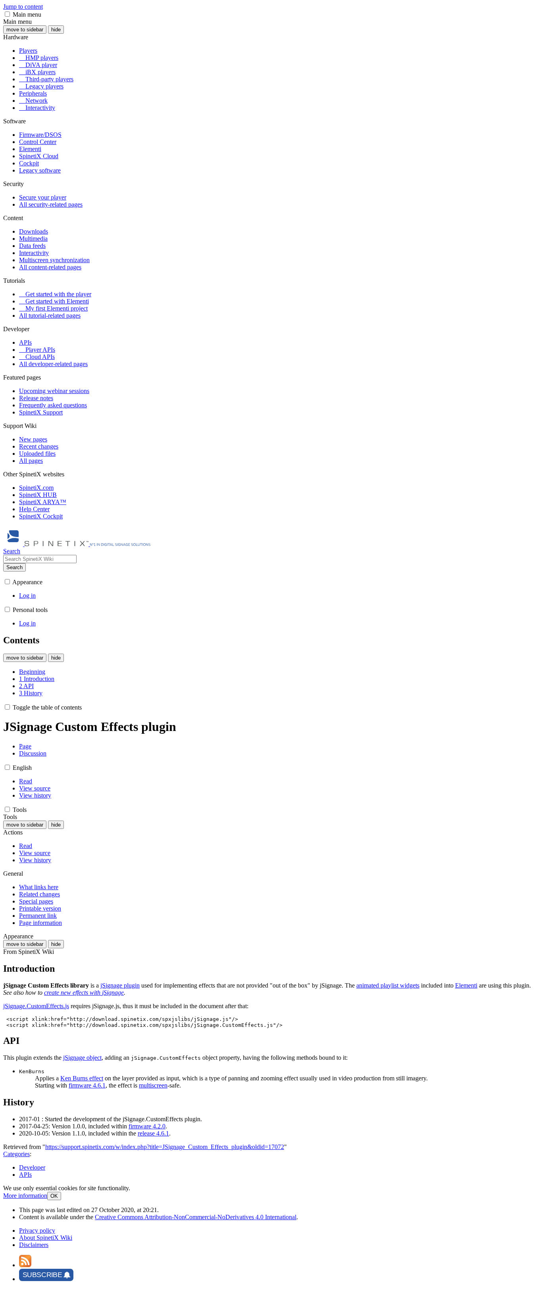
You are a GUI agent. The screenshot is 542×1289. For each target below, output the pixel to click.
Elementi (466, 985)
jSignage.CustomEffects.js (36, 1006)
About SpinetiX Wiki (45, 1237)
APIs (25, 1174)
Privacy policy (37, 1230)
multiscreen (153, 1085)
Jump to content (23, 6)
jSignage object (82, 1057)
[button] (7, 14)
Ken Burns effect (81, 1078)
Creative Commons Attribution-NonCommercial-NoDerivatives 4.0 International (195, 1217)
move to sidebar (24, 30)
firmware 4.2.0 (147, 1126)
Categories (16, 1154)
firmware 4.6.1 (87, 1085)
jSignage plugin (120, 985)
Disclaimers (33, 1244)
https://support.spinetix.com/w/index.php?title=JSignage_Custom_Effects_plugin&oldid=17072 (164, 1146)
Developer (32, 1167)
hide (56, 30)
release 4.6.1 (153, 1133)
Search (14, 567)
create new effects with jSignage (84, 992)
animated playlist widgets (387, 985)
